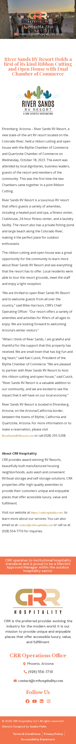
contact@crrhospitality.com (36, 525)
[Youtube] (34, 701)
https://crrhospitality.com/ (47, 512)
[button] (38, 45)
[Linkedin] (41, 701)
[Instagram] (48, 701)
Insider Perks (38, 726)
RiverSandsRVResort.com (18, 435)
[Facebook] (27, 701)
